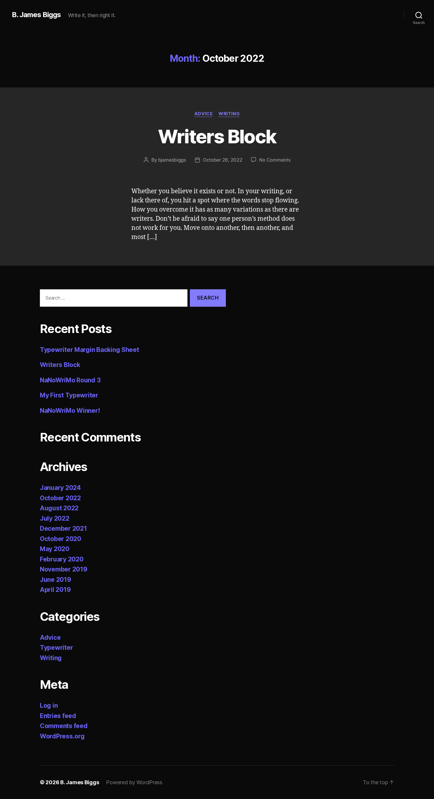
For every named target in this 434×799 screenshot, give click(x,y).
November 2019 (63, 569)
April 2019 (55, 589)
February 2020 (62, 559)
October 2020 (60, 539)
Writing (229, 113)
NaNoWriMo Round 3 (70, 380)
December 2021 (63, 528)
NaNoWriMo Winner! (70, 410)
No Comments (274, 160)
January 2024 (60, 487)
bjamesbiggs (172, 160)
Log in (49, 705)
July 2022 (54, 518)
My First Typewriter (69, 395)
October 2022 (60, 498)
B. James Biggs (36, 14)
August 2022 (59, 508)
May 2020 (54, 549)
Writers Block (217, 136)
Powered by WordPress (134, 782)
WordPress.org (62, 736)
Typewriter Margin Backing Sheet (89, 349)
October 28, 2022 (222, 160)
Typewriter (56, 647)
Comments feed (64, 726)
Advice (203, 113)
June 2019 (55, 579)
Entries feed (58, 716)
